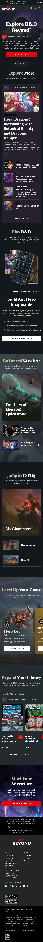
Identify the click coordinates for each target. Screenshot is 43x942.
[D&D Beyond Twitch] (18, 887)
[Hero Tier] (17, 631)
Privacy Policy (10, 931)
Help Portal (9, 856)
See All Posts (21, 219)
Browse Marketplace (20, 755)
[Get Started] (18, 63)
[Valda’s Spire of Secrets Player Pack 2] (21, 445)
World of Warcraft (17, 699)
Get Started (20, 54)
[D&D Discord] (7, 887)
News (33, 88)
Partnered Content (19, 88)
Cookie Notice (9, 873)
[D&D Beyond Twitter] (21, 887)
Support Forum (10, 858)
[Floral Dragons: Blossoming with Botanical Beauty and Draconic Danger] (6, 154)
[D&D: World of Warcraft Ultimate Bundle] (12, 731)
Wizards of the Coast (30, 861)
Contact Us (27, 856)
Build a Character (20, 339)
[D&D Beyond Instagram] (11, 887)
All (6, 88)
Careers (26, 858)
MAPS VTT (37, 291)
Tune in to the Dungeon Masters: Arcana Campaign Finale (16, 2)
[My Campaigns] (21, 545)
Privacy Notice (11, 830)
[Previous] (4, 39)
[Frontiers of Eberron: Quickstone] (21, 397)
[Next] (39, 39)
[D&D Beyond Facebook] (14, 887)
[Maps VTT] (23, 63)
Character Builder (21, 291)
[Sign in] (35, 8)
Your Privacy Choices (12, 870)
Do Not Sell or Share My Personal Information (11, 866)
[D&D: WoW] (20, 63)
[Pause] (26, 63)
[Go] (20, 737)
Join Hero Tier (17, 648)
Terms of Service (29, 828)
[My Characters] (21, 512)
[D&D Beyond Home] (8, 8)
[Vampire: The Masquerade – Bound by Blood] (21, 430)
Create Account (20, 803)
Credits (26, 863)
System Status (10, 861)
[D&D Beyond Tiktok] (27, 887)
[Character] (15, 63)
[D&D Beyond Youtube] (25, 887)
